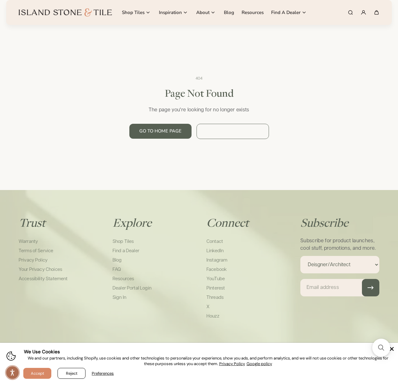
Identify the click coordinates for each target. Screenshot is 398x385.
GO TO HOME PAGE (160, 131)
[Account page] (363, 12)
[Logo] (65, 12)
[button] (381, 348)
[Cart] (376, 12)
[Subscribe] (370, 287)
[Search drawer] (350, 12)
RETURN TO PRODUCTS (233, 131)
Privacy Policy (232, 363)
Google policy (259, 363)
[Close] (392, 349)
